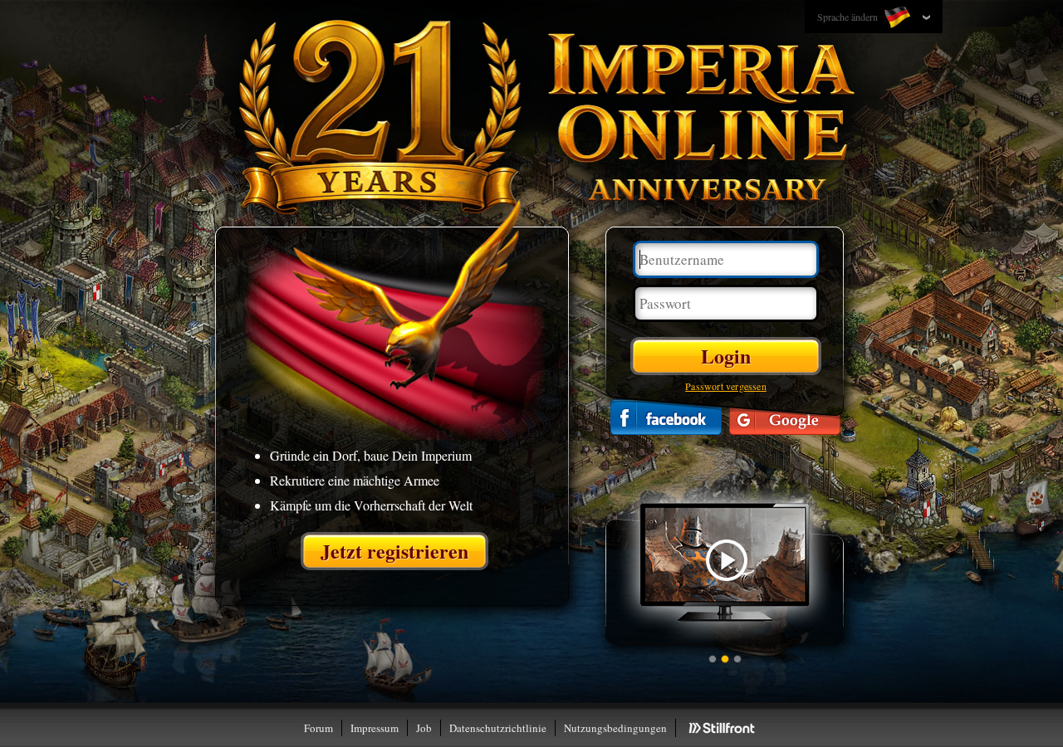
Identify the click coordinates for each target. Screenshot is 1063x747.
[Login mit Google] (784, 417)
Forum (318, 727)
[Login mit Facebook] (666, 417)
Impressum (374, 727)
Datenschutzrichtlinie (497, 727)
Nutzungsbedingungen (615, 727)
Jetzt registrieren (394, 550)
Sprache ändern (848, 16)
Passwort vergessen (726, 386)
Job (424, 727)
